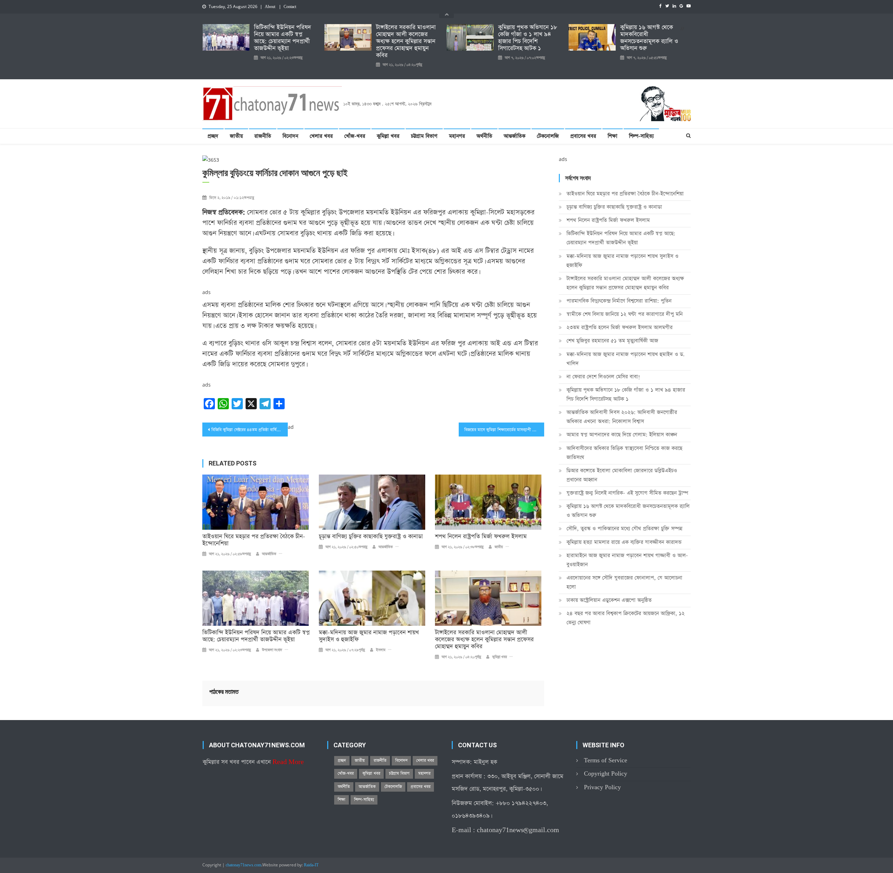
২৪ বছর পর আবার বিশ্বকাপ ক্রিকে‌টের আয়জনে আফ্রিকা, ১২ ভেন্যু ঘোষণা (625, 618)
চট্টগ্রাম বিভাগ (424, 136)
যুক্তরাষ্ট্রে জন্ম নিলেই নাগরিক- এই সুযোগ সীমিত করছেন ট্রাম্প (627, 493)
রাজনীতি (262, 136)
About (270, 7)
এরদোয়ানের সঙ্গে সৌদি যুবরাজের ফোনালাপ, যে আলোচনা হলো (624, 582)
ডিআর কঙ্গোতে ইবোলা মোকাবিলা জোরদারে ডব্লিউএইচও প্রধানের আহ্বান (621, 475)
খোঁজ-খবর (354, 136)
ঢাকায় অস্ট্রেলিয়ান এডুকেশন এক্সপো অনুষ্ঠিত (609, 600)
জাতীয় (236, 136)
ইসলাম (380, 650)
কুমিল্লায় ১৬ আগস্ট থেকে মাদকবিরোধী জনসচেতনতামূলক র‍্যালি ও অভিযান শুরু (649, 38)
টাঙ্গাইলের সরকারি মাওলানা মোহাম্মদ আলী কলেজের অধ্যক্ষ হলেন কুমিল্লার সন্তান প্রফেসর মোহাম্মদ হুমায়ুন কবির (406, 41)
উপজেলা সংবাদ (272, 650)
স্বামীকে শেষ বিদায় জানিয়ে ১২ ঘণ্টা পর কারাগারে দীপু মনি (624, 314)
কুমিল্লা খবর (388, 136)
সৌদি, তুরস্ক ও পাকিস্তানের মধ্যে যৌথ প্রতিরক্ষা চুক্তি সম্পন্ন (624, 528)
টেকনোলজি (548, 136)
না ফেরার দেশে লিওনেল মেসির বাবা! (603, 376)
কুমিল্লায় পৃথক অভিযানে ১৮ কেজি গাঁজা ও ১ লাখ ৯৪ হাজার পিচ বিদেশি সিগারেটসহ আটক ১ (527, 38)
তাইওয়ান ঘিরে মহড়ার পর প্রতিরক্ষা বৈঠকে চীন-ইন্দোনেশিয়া (253, 540)
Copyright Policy (605, 773)
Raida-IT (311, 865)
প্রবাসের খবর (583, 136)
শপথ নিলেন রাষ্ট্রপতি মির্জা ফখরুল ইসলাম (481, 536)
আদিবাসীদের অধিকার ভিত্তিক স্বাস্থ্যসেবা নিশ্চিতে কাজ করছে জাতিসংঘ (624, 453)
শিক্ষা (612, 136)
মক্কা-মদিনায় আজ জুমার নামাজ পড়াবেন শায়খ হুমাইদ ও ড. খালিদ (625, 359)
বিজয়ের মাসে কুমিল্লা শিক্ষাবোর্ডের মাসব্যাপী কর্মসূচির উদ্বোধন (504, 430)
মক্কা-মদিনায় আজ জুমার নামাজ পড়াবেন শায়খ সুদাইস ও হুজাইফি (369, 636)
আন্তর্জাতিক (514, 136)
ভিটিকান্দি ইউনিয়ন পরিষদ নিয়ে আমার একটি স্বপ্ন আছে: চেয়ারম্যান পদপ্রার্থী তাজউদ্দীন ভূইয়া (282, 38)
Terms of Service (605, 760)
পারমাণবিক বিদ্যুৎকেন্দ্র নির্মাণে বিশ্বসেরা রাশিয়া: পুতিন (618, 301)
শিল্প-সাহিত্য (641, 136)
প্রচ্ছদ (213, 136)
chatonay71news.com (243, 865)
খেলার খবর (321, 136)
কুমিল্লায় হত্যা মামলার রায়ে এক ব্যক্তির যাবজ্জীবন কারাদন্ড (624, 542)
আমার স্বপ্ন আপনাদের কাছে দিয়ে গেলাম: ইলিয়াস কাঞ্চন (621, 434)
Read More (288, 762)
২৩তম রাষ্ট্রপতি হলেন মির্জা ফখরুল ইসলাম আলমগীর (619, 327)
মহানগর (457, 136)
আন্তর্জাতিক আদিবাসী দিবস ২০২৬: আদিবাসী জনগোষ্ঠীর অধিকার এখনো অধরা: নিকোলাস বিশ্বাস (621, 417)
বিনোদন (290, 136)
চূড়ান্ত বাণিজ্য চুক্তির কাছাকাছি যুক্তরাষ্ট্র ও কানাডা (371, 536)
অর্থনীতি (484, 136)
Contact (290, 7)
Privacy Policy (602, 787)
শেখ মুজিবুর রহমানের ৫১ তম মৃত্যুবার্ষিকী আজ (612, 340)
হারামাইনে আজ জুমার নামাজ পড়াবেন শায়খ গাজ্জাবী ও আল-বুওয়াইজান (627, 560)
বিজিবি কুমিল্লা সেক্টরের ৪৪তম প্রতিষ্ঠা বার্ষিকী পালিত (249, 430)
